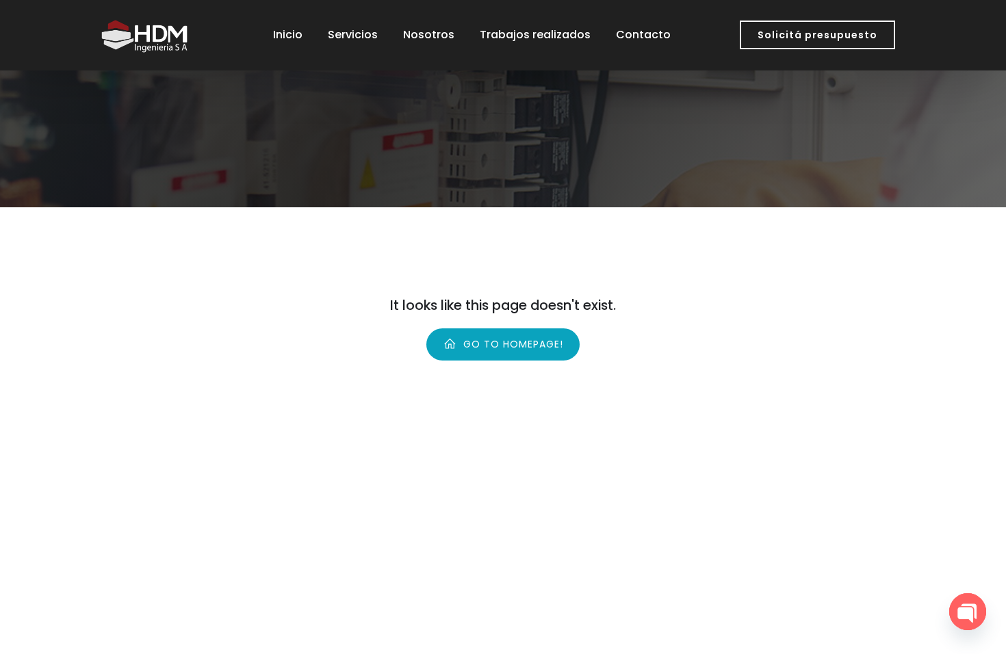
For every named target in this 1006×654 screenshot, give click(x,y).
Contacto (643, 34)
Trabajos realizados (535, 34)
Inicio (287, 34)
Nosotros (428, 34)
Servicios (353, 34)
